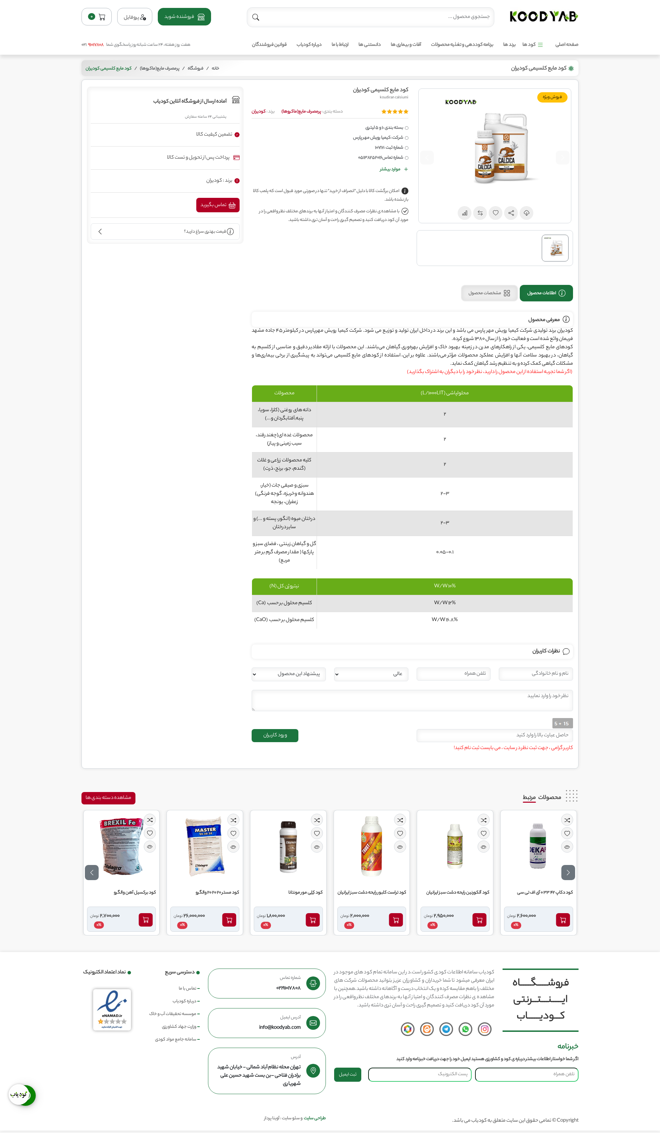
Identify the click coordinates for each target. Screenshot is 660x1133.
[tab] (546, 293)
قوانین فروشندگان (269, 45)
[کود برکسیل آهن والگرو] (198, 846)
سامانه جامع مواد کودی (175, 1039)
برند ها (509, 45)
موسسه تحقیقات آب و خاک (172, 1014)
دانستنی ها (370, 45)
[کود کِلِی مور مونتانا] (364, 846)
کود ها (529, 45)
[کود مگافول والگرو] (114, 846)
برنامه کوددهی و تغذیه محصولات (462, 45)
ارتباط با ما (340, 45)
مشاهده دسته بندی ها (108, 798)
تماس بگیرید (213, 205)
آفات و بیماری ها (406, 45)
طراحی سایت (315, 1118)
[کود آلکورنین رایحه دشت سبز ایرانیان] (531, 846)
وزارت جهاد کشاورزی (179, 1026)
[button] (184, 16)
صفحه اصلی (567, 45)
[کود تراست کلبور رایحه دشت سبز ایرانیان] (448, 846)
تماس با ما (187, 988)
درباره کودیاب (309, 45)
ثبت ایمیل (347, 1074)
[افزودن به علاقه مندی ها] (559, 833)
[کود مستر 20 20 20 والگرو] (281, 846)
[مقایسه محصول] (559, 820)
